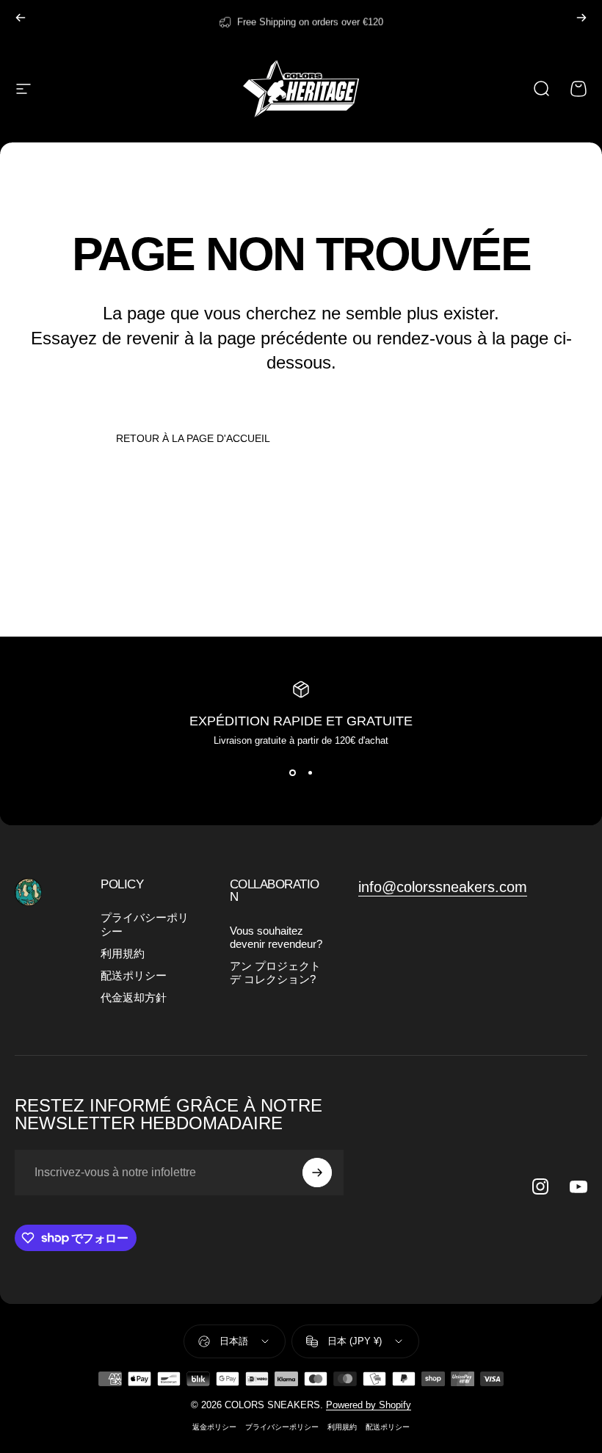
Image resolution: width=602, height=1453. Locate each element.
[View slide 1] (292, 772)
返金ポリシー (214, 1427)
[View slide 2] (310, 772)
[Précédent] (20, 17)
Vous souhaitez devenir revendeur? (276, 937)
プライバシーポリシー (145, 924)
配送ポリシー (134, 976)
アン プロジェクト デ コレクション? (275, 972)
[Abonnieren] (317, 1172)
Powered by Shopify (368, 1404)
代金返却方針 (134, 998)
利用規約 (123, 954)
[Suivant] (581, 17)
